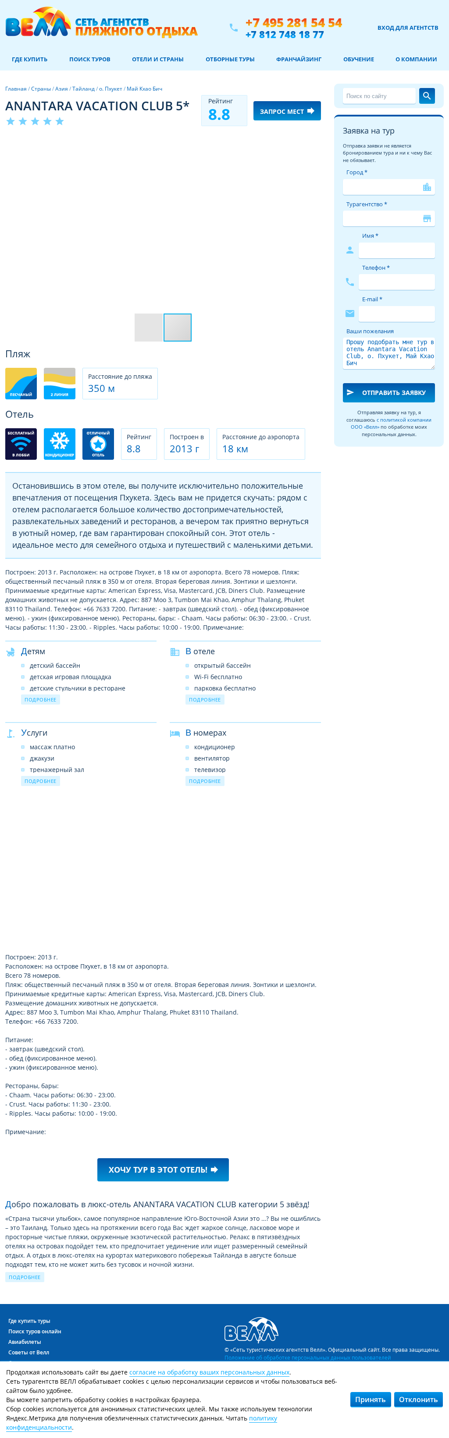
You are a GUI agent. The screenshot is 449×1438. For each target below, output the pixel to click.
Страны (41, 88)
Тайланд (83, 88)
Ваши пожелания (370, 331)
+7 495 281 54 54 (294, 22)
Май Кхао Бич (144, 88)
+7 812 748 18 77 (285, 34)
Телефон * (376, 267)
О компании (416, 59)
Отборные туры (230, 59)
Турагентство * (366, 204)
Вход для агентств (408, 28)
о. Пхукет (110, 88)
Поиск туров (89, 59)
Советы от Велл (28, 1352)
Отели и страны (158, 59)
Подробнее (41, 699)
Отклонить (418, 1399)
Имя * (370, 236)
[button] (313, 143)
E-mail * (372, 299)
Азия (61, 88)
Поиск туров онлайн (34, 1331)
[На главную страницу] (101, 28)
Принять (370, 1399)
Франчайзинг (298, 59)
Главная (16, 88)
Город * (356, 172)
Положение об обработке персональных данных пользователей (307, 1357)
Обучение (358, 59)
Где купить (29, 59)
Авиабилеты (24, 1342)
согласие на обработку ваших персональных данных (209, 1372)
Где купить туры (29, 1321)
